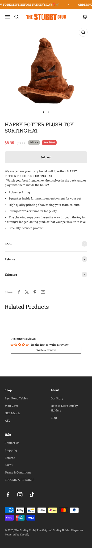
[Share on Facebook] (19, 292)
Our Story (57, 398)
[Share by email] (43, 292)
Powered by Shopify (17, 534)
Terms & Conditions (18, 472)
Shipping (11, 450)
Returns (10, 458)
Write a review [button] (46, 350)
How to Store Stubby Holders (64, 408)
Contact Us (12, 443)
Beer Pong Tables (16, 398)
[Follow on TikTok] (32, 494)
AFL (7, 420)
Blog (54, 418)
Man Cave (11, 405)
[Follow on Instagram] (20, 494)
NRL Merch (12, 413)
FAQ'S (9, 465)
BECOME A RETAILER (19, 480)
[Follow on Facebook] (8, 494)
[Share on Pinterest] (35, 292)
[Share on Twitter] (27, 292)
